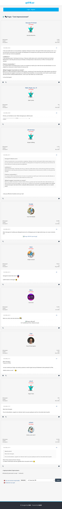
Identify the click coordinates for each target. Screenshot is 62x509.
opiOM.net (29, 2)
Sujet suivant (15, 470)
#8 (56, 406)
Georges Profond (31, 23)
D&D (29, 505)
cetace (31, 422)
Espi (31, 333)
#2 (56, 113)
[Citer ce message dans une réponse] (59, 82)
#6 (56, 315)
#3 (56, 155)
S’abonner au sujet (10, 482)
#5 (56, 272)
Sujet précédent (7, 470)
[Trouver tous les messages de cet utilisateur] (6, 82)
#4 (56, 229)
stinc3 (31, 381)
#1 (56, 47)
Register (33, 9)
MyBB (40, 505)
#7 (56, 358)
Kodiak (31, 204)
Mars (31, 290)
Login (28, 9)
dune (31, 247)
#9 (56, 447)
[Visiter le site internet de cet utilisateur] (3, 82)
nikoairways (31, 130)
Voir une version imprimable (12, 480)
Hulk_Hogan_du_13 (31, 88)
